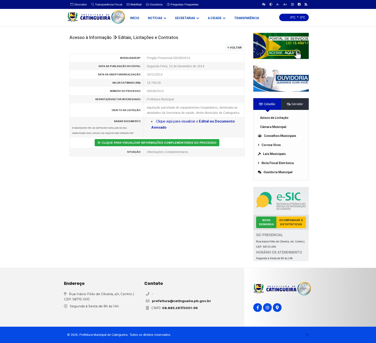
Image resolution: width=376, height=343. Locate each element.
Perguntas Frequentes (184, 4)
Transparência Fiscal (108, 4)
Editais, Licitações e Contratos (148, 37)
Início (134, 18)
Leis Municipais (274, 154)
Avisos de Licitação (274, 118)
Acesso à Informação (90, 37)
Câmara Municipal (273, 127)
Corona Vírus (271, 145)
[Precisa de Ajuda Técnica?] (307, 335)
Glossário (80, 4)
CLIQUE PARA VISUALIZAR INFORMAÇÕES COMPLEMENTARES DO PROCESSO (159, 142)
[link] (281, 46)
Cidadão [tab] (269, 104)
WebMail (135, 4)
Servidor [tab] (297, 104)
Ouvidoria (156, 4)
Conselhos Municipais (280, 136)
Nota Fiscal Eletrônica (278, 163)
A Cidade (215, 18)
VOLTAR (235, 47)
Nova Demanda (266, 222)
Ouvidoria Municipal (278, 172)
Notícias (155, 18)
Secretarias (185, 18)
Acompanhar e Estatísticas (291, 222)
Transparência (246, 18)
